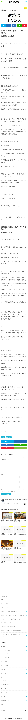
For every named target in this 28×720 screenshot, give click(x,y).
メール (2, 479)
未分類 (3, 681)
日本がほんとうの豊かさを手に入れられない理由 (12, 615)
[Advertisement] (12, 582)
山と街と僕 (14, 1)
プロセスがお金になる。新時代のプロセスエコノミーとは (13, 635)
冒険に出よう (4, 599)
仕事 (3, 669)
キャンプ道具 (5, 657)
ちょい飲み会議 (5, 650)
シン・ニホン (4, 603)
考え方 (3, 688)
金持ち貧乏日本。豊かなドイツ (8, 626)
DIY (3, 646)
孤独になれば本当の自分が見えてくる (10, 611)
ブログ (3, 437)
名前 (2, 474)
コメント (3, 462)
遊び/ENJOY (5, 700)
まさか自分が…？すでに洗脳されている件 (11, 619)
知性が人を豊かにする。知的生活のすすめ (11, 630)
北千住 (3, 673)
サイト (2, 484)
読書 (3, 696)
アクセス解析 (5, 654)
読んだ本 (4, 692)
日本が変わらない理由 (6, 622)
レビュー (4, 665)
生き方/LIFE (9, 437)
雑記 (3, 704)
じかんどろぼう (5, 607)
